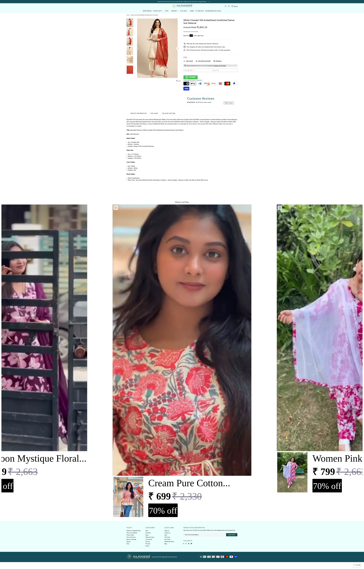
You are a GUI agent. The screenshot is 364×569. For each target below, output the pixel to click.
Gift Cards (167, 537)
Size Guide (167, 539)
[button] (182, 361)
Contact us (167, 533)
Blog (165, 543)
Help (128, 543)
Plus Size (148, 543)
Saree (147, 535)
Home (128, 15)
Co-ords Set (149, 539)
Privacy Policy (130, 535)
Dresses (148, 541)
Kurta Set (148, 533)
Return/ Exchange (131, 539)
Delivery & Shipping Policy (134, 530)
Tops (147, 530)
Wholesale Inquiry (169, 541)
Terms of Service (131, 537)
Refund (128, 541)
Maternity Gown (150, 537)
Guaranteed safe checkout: (192, 80)
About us (166, 530)
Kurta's (147, 546)
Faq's (165, 535)
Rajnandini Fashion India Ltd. (182, 6)
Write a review (229, 103)
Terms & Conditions (132, 533)
